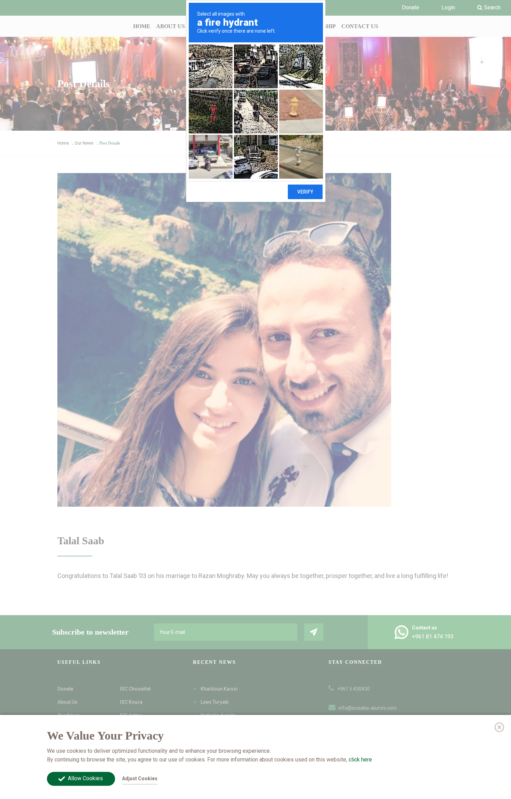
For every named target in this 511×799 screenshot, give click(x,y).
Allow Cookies (85, 778)
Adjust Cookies (139, 778)
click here (360, 759)
